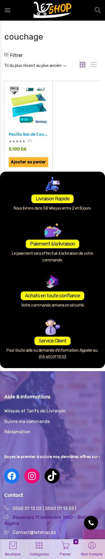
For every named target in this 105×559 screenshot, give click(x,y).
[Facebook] (11, 475)
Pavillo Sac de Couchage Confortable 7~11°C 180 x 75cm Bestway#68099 (28, 134)
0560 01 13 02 (27, 508)
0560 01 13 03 (60, 508)
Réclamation (17, 431)
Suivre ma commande (27, 421)
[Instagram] (31, 475)
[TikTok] (52, 475)
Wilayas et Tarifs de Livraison (35, 411)
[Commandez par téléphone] (91, 523)
